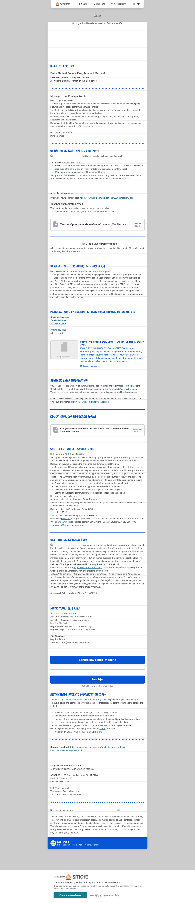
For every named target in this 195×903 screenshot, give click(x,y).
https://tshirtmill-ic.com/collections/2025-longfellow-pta (106, 198)
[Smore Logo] (63, 4)
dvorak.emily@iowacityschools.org (66, 525)
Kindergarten (59, 317)
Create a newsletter (70, 895)
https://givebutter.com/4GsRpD (88, 567)
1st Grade (58, 320)
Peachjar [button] (97, 679)
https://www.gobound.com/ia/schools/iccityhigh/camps (110, 389)
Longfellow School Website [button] (97, 660)
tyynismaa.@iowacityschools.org (91, 402)
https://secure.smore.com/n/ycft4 (94, 271)
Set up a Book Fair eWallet (62, 175)
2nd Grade (58, 323)
